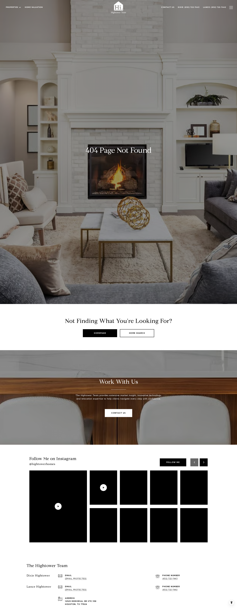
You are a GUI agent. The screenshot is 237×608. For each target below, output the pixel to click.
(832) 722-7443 (170, 578)
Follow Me (173, 462)
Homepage (100, 333)
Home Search (137, 333)
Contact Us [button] (118, 413)
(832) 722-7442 (169, 590)
